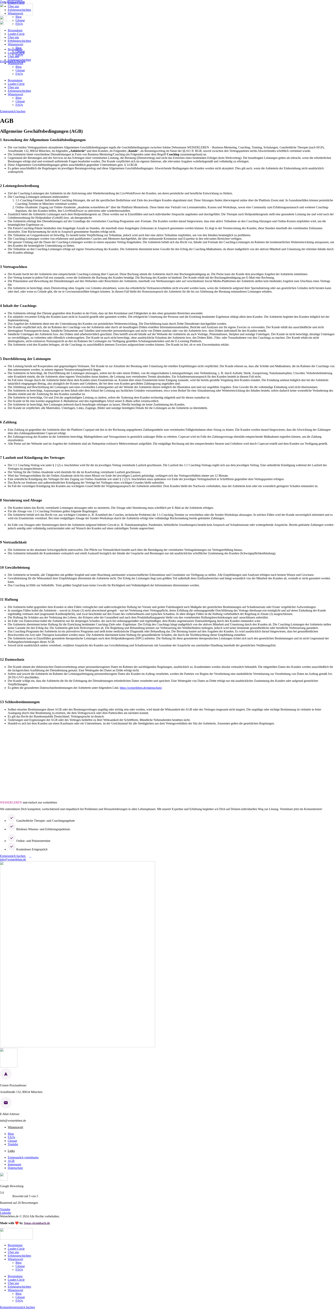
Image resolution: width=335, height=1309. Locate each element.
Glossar (20, 20)
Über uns (13, 6)
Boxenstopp (15, 30)
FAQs (19, 23)
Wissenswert (15, 13)
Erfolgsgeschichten (19, 9)
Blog (19, 16)
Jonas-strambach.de (37, 1223)
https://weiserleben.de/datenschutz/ (141, 687)
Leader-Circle (16, 2)
